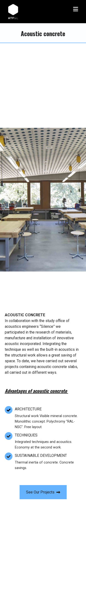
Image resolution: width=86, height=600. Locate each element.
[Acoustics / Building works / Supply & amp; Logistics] (13, 12)
